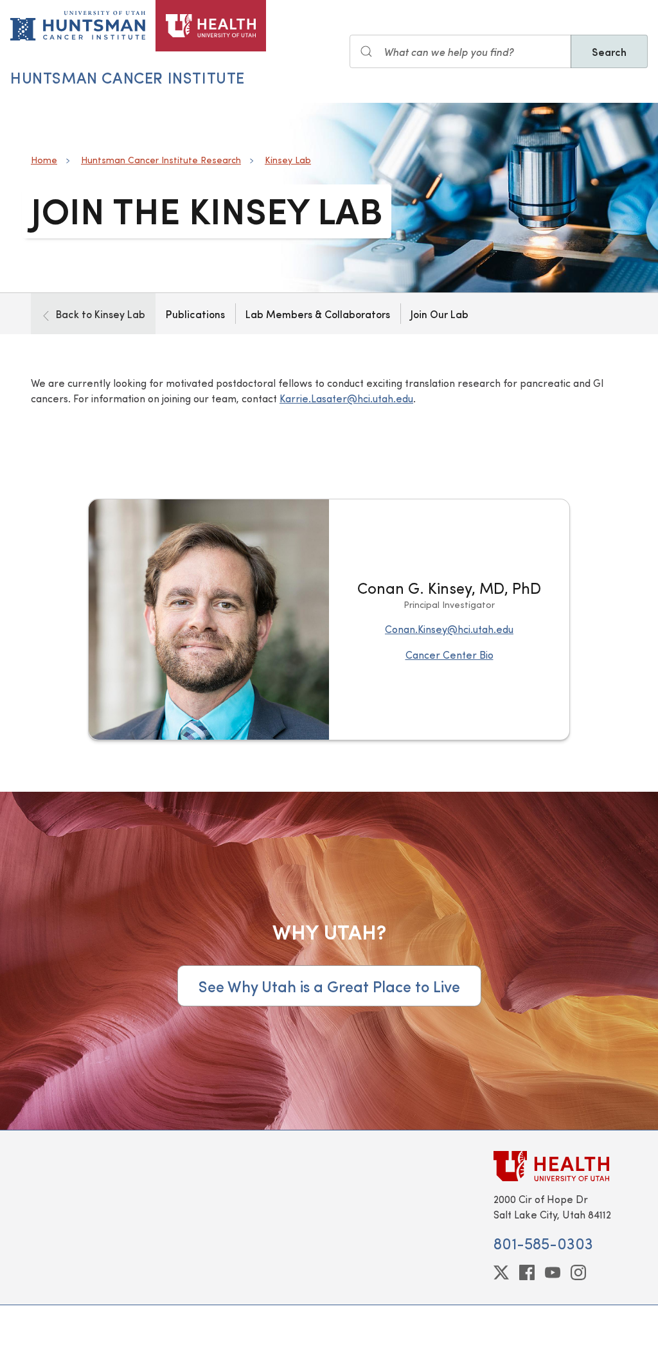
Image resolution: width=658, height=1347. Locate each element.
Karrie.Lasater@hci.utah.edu (346, 398)
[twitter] (501, 1272)
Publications (195, 314)
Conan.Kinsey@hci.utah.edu (449, 629)
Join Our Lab (439, 314)
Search (609, 51)
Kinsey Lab (288, 160)
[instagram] (578, 1272)
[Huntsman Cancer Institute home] (78, 25)
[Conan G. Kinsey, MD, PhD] (209, 619)
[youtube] (552, 1272)
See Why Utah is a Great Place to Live (329, 986)
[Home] (211, 25)
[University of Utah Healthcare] (560, 1166)
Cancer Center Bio (449, 654)
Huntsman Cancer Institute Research (161, 160)
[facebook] (527, 1272)
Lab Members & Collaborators (317, 314)
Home (44, 160)
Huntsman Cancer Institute (127, 77)
